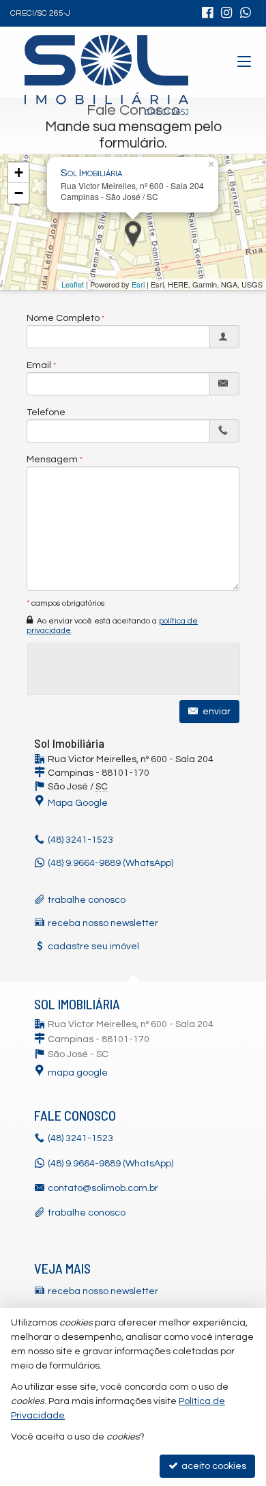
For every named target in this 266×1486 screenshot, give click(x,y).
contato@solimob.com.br (103, 1188)
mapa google (78, 1073)
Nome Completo (63, 318)
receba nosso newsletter (103, 923)
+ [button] (18, 172)
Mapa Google (78, 803)
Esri (138, 284)
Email (39, 365)
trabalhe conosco (86, 900)
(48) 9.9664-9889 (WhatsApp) (110, 863)
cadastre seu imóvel (93, 946)
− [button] (18, 192)
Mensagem (52, 459)
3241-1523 (80, 840)
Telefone (46, 412)
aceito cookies (212, 1466)
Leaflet (72, 284)
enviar (216, 711)
